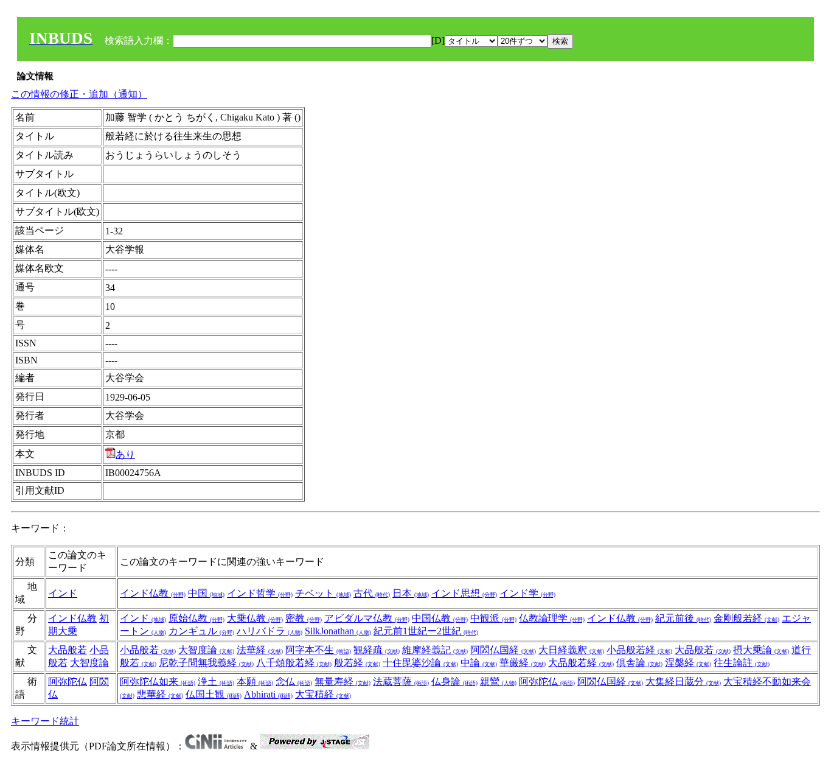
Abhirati (268, 694)
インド (62, 593)
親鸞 (498, 681)
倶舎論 (639, 662)
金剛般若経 (746, 618)
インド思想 (464, 593)
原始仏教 (196, 618)
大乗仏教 (255, 618)
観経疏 (376, 650)
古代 (371, 593)
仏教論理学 (552, 618)
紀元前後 (683, 618)
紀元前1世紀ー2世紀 (426, 631)
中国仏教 (440, 618)
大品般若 (67, 650)
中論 (479, 662)
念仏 (294, 681)
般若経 (357, 662)
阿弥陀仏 (67, 681)
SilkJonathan (338, 631)
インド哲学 (260, 593)
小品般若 (148, 650)
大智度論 (89, 662)
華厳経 (522, 662)
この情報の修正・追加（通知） (79, 94)
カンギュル (201, 631)
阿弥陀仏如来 (157, 681)
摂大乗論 (761, 650)
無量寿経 (342, 681)
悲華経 (160, 694)
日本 (410, 593)
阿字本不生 (318, 650)
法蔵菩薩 (401, 681)
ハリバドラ (269, 631)
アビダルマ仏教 (366, 618)
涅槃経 (688, 662)
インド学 (527, 593)
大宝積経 (323, 694)
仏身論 (454, 681)
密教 (303, 618)
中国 (206, 593)
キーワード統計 (45, 721)
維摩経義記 (435, 650)
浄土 (216, 681)
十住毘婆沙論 (420, 662)
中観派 (493, 618)
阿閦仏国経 (503, 650)
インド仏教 (153, 593)
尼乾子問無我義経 (206, 662)
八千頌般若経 (294, 662)
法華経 (260, 650)
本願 (255, 681)
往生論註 (742, 662)
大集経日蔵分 (683, 681)
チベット (323, 593)
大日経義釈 (571, 650)
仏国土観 (214, 694)
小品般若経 (639, 650)
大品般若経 (581, 662)
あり (125, 454)
